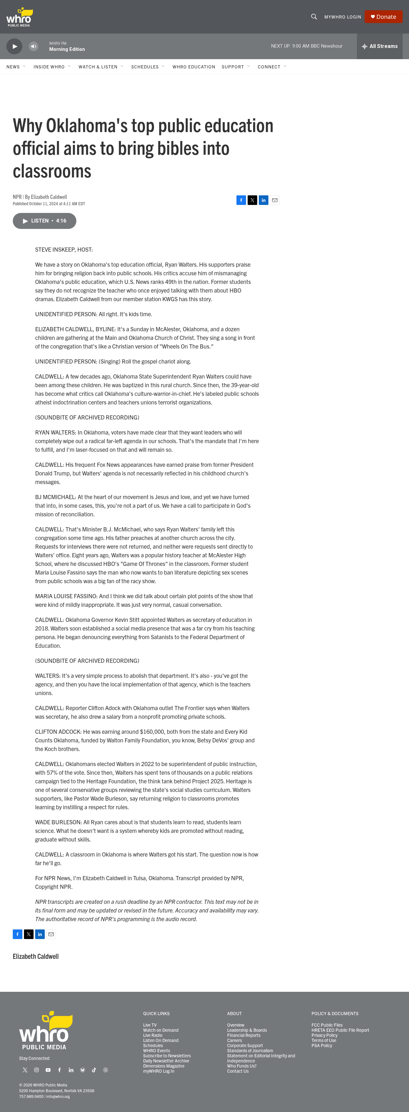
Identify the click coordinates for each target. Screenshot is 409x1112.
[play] (14, 46)
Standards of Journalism (250, 1050)
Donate (386, 16)
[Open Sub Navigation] (24, 66)
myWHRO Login (342, 17)
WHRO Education (194, 66)
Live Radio (152, 1035)
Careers (234, 1040)
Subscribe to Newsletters (167, 1055)
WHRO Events (156, 1050)
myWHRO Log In (158, 1071)
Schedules (153, 1045)
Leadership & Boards (247, 1030)
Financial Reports (243, 1035)
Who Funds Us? (242, 1066)
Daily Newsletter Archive (166, 1060)
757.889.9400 (31, 1096)
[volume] (33, 46)
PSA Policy (322, 1045)
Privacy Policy (324, 1035)
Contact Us (238, 1071)
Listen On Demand (161, 1040)
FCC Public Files (327, 1025)
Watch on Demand (161, 1030)
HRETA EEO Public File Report (340, 1030)
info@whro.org (58, 1096)
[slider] (44, 46)
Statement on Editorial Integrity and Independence (261, 1058)
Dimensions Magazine (163, 1066)
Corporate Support (245, 1045)
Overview (235, 1025)
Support (233, 66)
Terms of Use (324, 1040)
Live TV (150, 1025)
